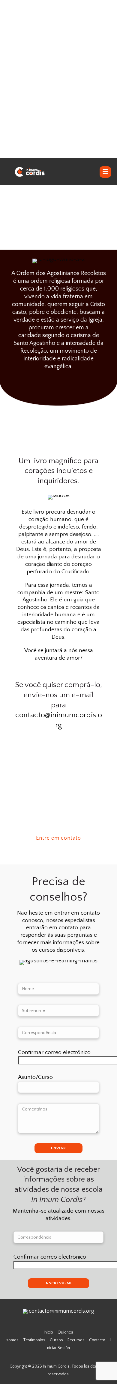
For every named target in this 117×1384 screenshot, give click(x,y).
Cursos (56, 1340)
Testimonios (34, 1340)
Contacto (97, 1340)
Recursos (76, 1340)
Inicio (48, 1332)
